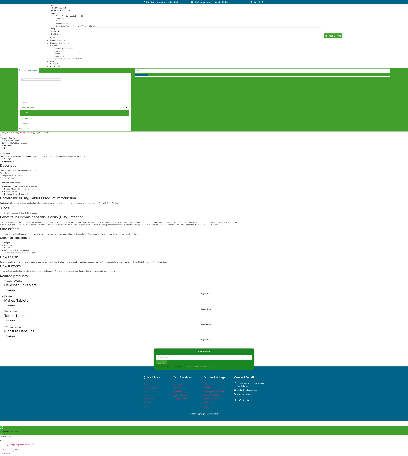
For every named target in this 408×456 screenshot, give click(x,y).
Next (6, 148)
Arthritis (25, 123)
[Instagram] (259, 2)
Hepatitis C (37, 156)
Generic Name (12, 133)
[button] (1, 135)
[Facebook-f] (235, 400)
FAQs (206, 384)
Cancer (24, 102)
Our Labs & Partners (212, 395)
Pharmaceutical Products (60, 10)
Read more (10, 290)
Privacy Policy (209, 403)
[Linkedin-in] (255, 2)
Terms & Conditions (212, 399)
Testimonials (209, 388)
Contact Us (55, 31)
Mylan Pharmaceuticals (52, 156)
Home (53, 5)
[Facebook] (263, 2)
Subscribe (161, 363)
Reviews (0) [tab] (9, 161)
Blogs (145, 395)
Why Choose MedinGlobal (214, 391)
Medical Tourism (62, 24)
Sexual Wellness (28, 107)
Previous (7, 145)
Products (147, 391)
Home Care (178, 384)
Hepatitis (25, 113)
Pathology (60, 21)
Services (54, 13)
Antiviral (25, 118)
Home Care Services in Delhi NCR (69, 16)
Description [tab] (8, 159)
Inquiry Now (5, 154)
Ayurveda (60, 18)
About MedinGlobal (58, 8)
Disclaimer (208, 406)
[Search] (141, 75)
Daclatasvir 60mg (27, 133)
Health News (56, 34)
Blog (53, 29)
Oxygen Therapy (180, 399)
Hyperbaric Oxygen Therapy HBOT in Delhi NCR (75, 26)
